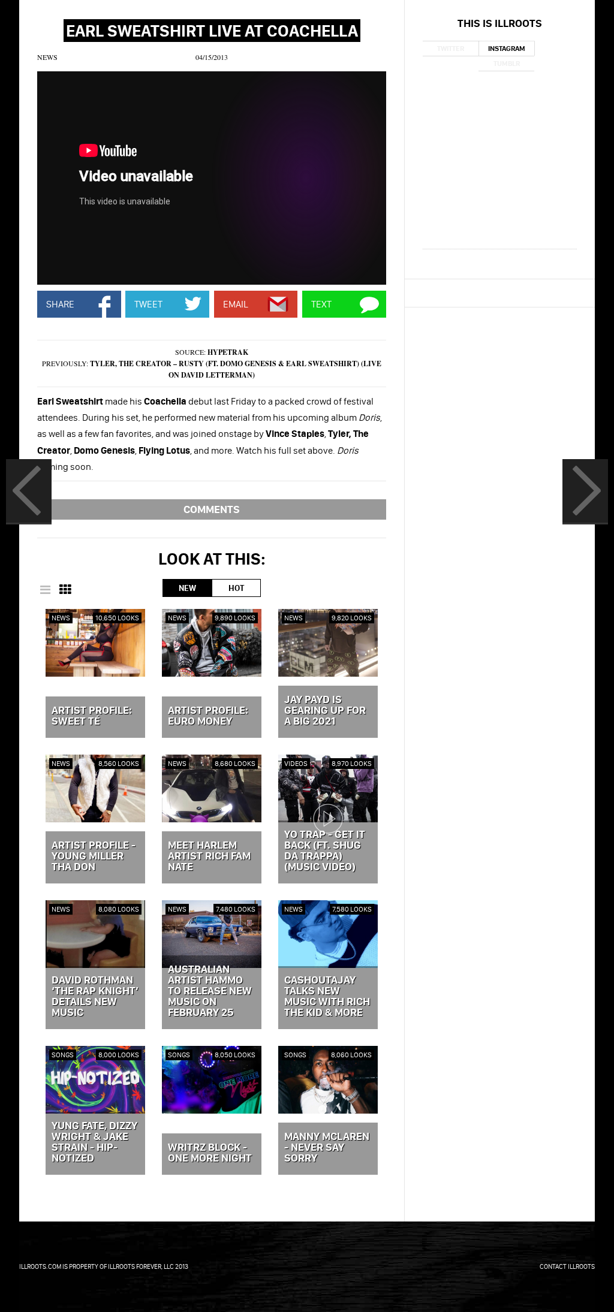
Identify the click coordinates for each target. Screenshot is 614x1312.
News (47, 57)
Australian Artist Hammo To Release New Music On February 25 (210, 991)
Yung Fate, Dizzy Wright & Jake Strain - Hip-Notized (94, 1142)
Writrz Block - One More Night (210, 1153)
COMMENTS (211, 509)
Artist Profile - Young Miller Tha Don (94, 856)
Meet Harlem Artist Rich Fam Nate (209, 856)
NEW (187, 588)
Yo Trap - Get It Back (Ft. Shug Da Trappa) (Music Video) (324, 851)
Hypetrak (227, 352)
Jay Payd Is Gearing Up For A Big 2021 (325, 711)
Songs (63, 1054)
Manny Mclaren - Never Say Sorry (326, 1148)
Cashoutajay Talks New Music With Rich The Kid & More (327, 997)
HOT (236, 588)
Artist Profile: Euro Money (208, 716)
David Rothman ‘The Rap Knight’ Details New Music (95, 997)
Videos (296, 763)
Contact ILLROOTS (567, 1266)
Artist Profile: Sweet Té (92, 716)
